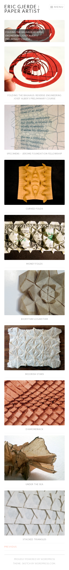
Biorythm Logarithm (34, 319)
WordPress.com (45, 563)
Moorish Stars (34, 374)
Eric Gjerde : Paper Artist (22, 9)
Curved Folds (34, 208)
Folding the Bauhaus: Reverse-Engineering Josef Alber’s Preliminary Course (24, 35)
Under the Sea (34, 484)
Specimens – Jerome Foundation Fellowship (34, 153)
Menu (58, 6)
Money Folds (34, 263)
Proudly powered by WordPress (34, 559)
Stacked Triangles (34, 539)
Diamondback (34, 429)
